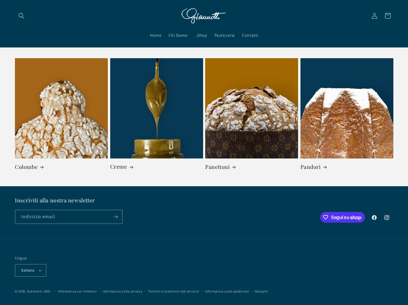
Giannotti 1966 (38, 291)
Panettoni (217, 167)
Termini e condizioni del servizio (173, 291)
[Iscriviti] (115, 217)
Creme (118, 166)
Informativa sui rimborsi (77, 291)
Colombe (26, 167)
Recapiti (261, 291)
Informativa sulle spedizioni (227, 291)
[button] (21, 15)
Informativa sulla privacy (122, 291)
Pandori (310, 167)
